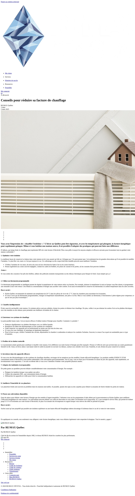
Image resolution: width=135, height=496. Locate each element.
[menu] (69, 77)
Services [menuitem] (8, 77)
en (1, 93)
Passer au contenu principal (10, 2)
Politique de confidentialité (10, 493)
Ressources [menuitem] (9, 84)
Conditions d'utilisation (8, 490)
